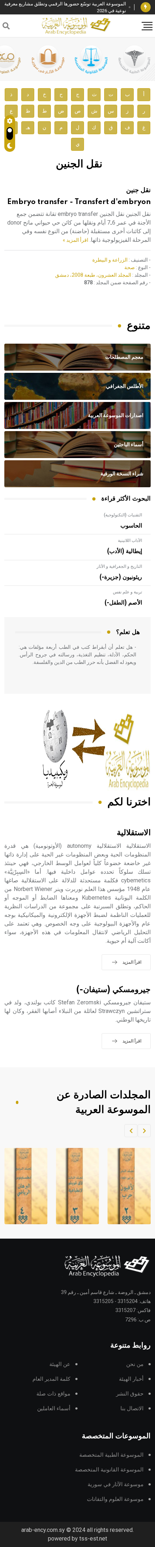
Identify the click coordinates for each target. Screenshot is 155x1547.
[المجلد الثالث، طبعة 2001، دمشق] (126, 1186)
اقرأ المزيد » (75, 240)
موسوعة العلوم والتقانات (115, 1499)
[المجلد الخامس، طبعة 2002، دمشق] (23, 1186)
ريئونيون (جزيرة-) (120, 577)
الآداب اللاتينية (130, 540)
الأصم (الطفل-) (123, 603)
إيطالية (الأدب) (124, 551)
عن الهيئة (59, 1364)
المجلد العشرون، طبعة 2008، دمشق (93, 275)
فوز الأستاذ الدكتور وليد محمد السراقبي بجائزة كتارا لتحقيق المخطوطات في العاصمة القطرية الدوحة (69, 7)
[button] (144, 1130)
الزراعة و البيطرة (110, 260)
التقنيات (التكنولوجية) (123, 514)
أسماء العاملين (53, 1408)
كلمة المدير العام (51, 1379)
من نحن (134, 1364)
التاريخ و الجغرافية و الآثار (119, 566)
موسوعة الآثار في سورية (115, 1484)
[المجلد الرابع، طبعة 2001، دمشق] (75, 1186)
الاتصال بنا (131, 1408)
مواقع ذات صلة (53, 1394)
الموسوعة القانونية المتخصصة (109, 1470)
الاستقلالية (134, 832)
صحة (129, 267)
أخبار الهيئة (131, 1379)
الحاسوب (131, 526)
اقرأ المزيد (132, 962)
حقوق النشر (129, 1394)
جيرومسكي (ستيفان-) (113, 989)
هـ (28, 128)
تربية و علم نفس (127, 591)
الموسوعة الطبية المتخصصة (111, 1455)
